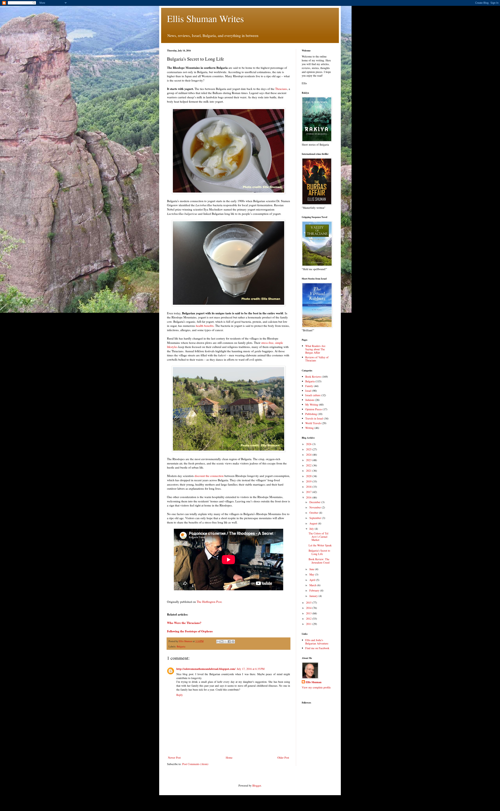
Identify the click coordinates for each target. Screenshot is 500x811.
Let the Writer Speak (320, 545)
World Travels (313, 423)
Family (309, 386)
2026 (309, 444)
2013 (309, 613)
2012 (309, 618)
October (314, 512)
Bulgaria (181, 646)
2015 (309, 602)
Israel (308, 391)
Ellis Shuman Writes (205, 18)
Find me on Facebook (317, 648)
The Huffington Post (209, 602)
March (313, 585)
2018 (309, 486)
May (312, 574)
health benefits (205, 326)
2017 (309, 492)
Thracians (281, 89)
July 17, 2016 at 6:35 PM (250, 669)
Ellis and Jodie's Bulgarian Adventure (316, 641)
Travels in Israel (314, 418)
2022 (309, 465)
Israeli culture (313, 395)
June (312, 569)
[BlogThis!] (222, 641)
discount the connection (209, 476)
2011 (309, 624)
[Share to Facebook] (229, 641)
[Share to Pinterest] (233, 641)
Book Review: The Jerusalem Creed (319, 560)
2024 (309, 454)
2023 (309, 460)
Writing (309, 428)
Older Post (283, 757)
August (313, 523)
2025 (309, 449)
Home (229, 757)
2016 (309, 497)
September (315, 518)
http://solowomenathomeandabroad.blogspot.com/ (206, 669)
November (315, 507)
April (312, 580)
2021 (309, 470)
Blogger (256, 785)
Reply (179, 695)
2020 (309, 476)
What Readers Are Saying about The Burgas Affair (315, 349)
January (314, 596)
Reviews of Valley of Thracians (317, 358)
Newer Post (174, 757)
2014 (309, 608)
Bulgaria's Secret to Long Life (319, 552)
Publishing (311, 414)
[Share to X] (226, 641)
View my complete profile (316, 687)
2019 (309, 481)
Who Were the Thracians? (184, 623)
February (314, 590)
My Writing (311, 404)
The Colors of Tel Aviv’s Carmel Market (318, 536)
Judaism (309, 400)
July (312, 529)
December (315, 502)
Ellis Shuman (313, 682)
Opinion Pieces (313, 409)
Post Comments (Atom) (195, 764)
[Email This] (218, 641)
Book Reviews (313, 376)
